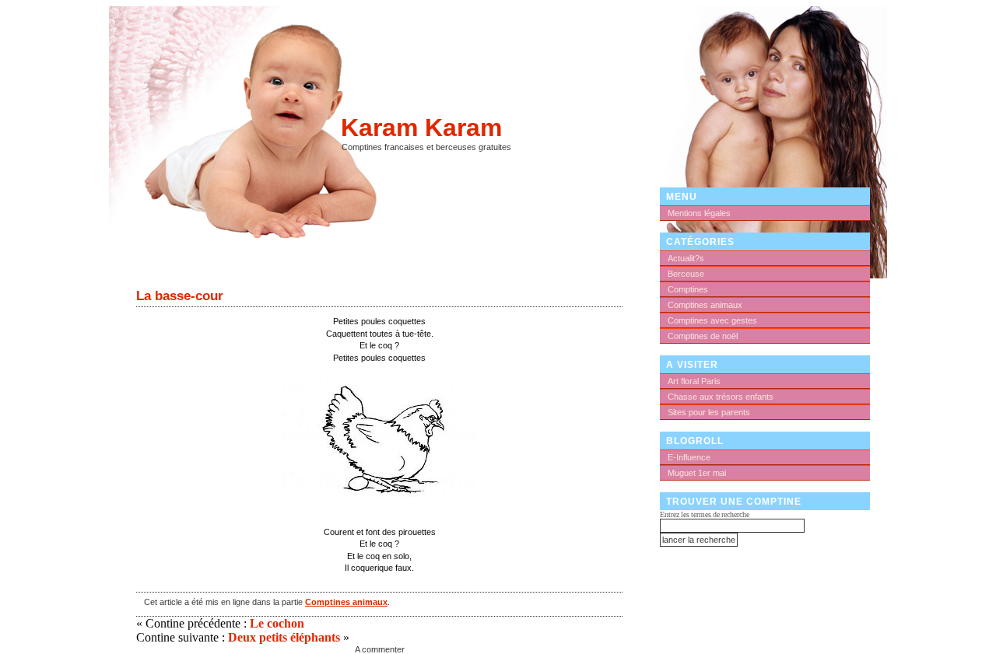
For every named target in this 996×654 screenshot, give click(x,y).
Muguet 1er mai (697, 472)
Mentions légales (699, 213)
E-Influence (689, 457)
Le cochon (277, 623)
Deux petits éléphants (284, 637)
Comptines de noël (703, 336)
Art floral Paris (694, 381)
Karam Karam (421, 128)
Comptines (688, 289)
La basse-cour (179, 296)
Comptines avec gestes (712, 320)
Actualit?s (686, 258)
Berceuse (686, 273)
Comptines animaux (346, 602)
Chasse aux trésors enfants (720, 396)
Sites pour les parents (709, 412)
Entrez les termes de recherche (704, 514)
